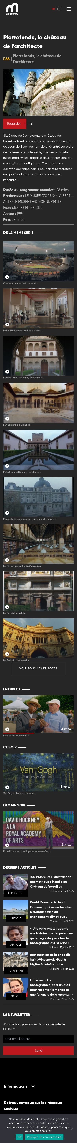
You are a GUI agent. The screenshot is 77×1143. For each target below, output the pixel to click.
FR (53, 9)
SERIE (62, 233)
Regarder (14, 123)
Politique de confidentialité (44, 1137)
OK (19, 1137)
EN (58, 9)
